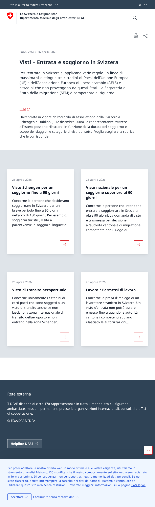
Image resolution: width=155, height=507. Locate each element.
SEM (23, 109)
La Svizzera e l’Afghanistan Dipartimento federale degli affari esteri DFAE (52, 16)
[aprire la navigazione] (145, 18)
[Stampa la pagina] (135, 35)
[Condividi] (145, 35)
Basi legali (138, 485)
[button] (148, 450)
